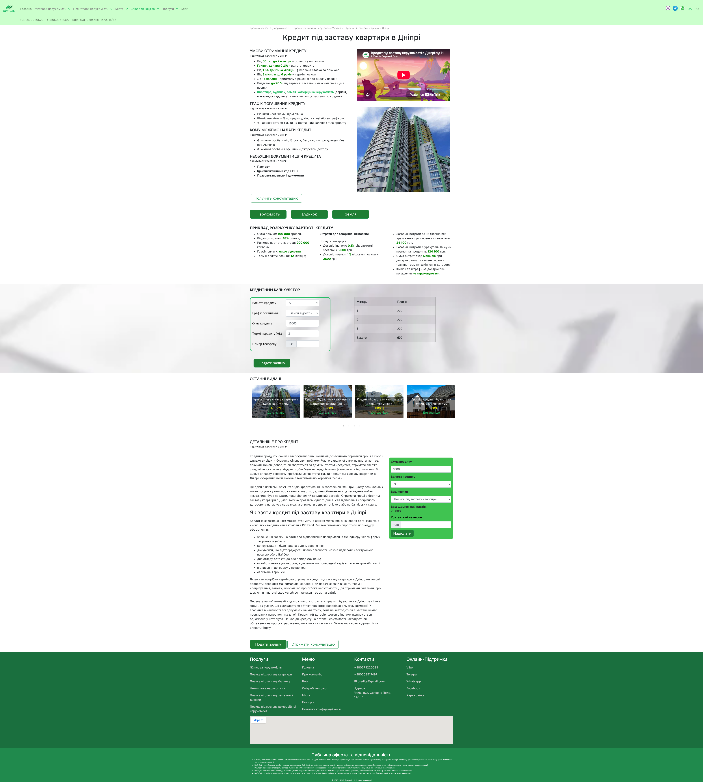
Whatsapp (413, 681)
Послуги (168, 9)
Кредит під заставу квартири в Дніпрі (367, 28)
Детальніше (275, 412)
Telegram (412, 674)
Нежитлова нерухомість (90, 9)
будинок (279, 92)
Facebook (413, 688)
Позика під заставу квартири (271, 674)
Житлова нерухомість (50, 9)
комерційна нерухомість (315, 92)
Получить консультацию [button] (276, 198)
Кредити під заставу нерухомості (269, 28)
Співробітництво (143, 9)
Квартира (264, 92)
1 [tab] (343, 426)
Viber (410, 667)
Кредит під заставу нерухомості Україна (317, 28)
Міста (119, 9)
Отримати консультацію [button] (313, 644)
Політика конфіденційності (321, 709)
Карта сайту (415, 695)
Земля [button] (350, 214)
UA (690, 9)
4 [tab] (360, 426)
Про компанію (312, 674)
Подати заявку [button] (272, 363)
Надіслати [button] (402, 533)
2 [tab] (349, 426)
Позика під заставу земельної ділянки (271, 697)
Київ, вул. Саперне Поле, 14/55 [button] (94, 20)
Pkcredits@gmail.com (369, 681)
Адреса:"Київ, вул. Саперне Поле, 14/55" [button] (372, 692)
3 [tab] (354, 426)
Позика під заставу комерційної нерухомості (273, 709)
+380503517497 (58, 20)
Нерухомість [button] (268, 214)
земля (291, 92)
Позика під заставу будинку (270, 681)
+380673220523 (32, 20)
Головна (26, 9)
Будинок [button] (309, 214)
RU (697, 9)
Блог (184, 9)
